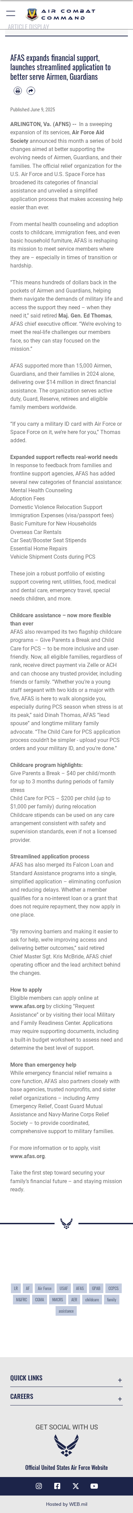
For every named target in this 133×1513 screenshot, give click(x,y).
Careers (21, 1396)
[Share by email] (31, 91)
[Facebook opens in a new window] (57, 1486)
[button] (11, 14)
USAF (64, 1288)
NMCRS (57, 1300)
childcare (92, 1300)
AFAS (80, 1288)
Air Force (44, 1288)
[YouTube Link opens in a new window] (94, 1486)
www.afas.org (27, 1156)
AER (74, 1300)
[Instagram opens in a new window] (39, 1486)
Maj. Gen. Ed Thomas (84, 315)
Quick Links (26, 1377)
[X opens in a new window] (76, 1486)
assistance (66, 1311)
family (111, 1300)
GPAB (96, 1288)
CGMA (39, 1300)
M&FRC (21, 1300)
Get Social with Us (66, 1427)
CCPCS (113, 1288)
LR (16, 1288)
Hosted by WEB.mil (66, 1504)
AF (28, 1288)
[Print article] (18, 91)
